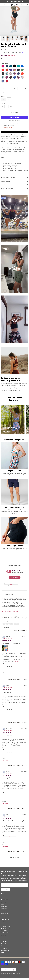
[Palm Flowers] (3, 77)
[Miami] (7, 73)
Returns (3, 924)
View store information (8, 127)
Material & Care (5, 181)
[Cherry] (7, 70)
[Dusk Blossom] (10, 73)
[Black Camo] (18, 70)
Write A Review (14, 577)
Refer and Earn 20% (6, 928)
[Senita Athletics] (14, 5)
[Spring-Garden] (14, 70)
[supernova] (10, 70)
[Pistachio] (22, 70)
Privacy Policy (4, 948)
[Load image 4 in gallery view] (14, 21)
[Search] (4, 4)
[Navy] (7, 66)
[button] (14, 218)
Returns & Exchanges (7, 188)
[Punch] (3, 66)
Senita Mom (4, 906)
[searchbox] (8, 617)
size (4, 623)
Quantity (3, 103)
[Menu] (1, 4)
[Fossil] (10, 77)
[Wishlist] (24, 5)
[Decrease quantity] (3, 106)
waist (11, 623)
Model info (4, 185)
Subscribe (5, 889)
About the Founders (6, 946)
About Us (3, 943)
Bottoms (3, 902)
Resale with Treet (5, 950)
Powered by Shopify (15, 973)
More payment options (14, 120)
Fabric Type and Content (8, 177)
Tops (2, 904)
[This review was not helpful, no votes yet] (24, 679)
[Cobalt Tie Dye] (14, 77)
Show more (5, 627)
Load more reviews (14, 857)
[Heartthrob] (3, 70)
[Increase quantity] (11, 106)
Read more (16, 661)
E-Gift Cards (4, 908)
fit (7, 623)
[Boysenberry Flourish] (18, 77)
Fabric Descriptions (6, 933)
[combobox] (20, 630)
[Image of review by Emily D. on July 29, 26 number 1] (5, 648)
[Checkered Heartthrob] (7, 81)
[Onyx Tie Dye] (3, 73)
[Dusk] (18, 73)
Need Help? (4, 921)
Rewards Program (5, 926)
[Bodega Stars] (3, 81)
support (16, 623)
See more (5, 675)
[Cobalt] (22, 66)
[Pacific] (10, 66)
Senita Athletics (7, 59)
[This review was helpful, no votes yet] (22, 679)
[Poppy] (22, 73)
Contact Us (4, 935)
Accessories (4, 911)
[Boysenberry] (7, 77)
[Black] (14, 66)
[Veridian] (18, 66)
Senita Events (4, 913)
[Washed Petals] (22, 77)
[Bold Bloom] (14, 73)
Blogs (2, 952)
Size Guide (4, 930)
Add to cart (14, 112)
